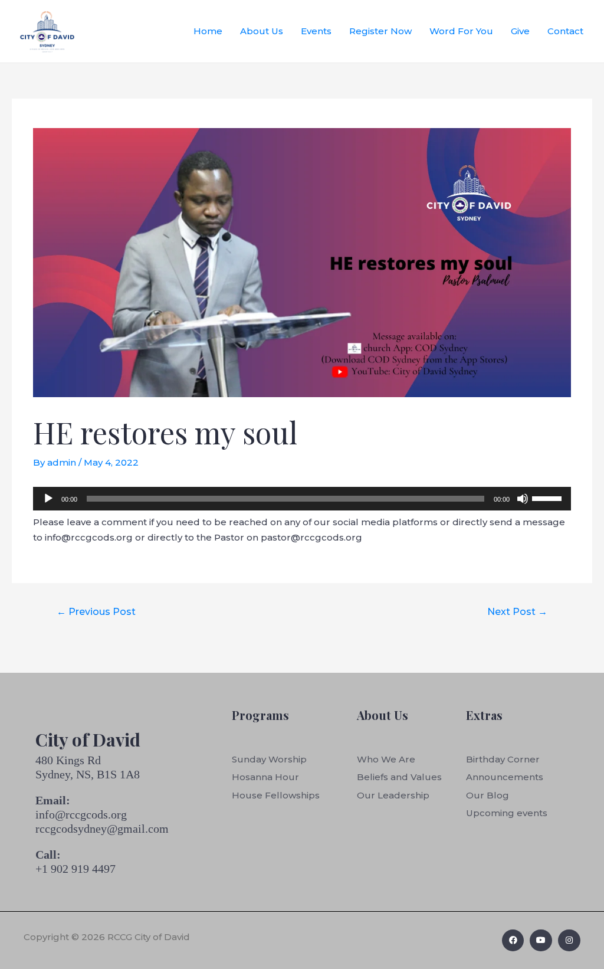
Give (520, 31)
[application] (302, 498)
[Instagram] (569, 940)
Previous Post (96, 611)
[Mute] (522, 499)
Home (207, 31)
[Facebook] (513, 940)
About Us (261, 31)
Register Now (380, 31)
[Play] (48, 499)
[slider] (548, 497)
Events (316, 31)
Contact (565, 31)
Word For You (461, 31)
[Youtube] (541, 940)
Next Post (517, 611)
